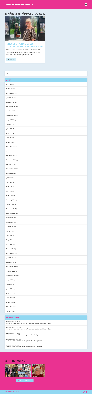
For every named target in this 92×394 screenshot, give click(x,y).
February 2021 (10, 253)
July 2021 (9, 231)
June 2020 (9, 289)
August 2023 (10, 120)
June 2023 (9, 129)
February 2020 (10, 306)
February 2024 (10, 93)
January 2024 (10, 97)
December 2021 (11, 209)
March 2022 (10, 195)
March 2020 (10, 302)
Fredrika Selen (11, 49)
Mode (24, 49)
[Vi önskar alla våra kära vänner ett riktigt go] (11, 370)
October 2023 (10, 111)
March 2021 (10, 249)
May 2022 (9, 186)
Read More (11, 60)
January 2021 (10, 258)
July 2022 (9, 178)
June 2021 (9, 235)
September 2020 (11, 275)
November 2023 (11, 106)
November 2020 (11, 266)
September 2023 (11, 115)
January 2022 (10, 204)
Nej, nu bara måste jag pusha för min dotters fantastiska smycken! (29, 323)
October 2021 (10, 218)
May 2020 (9, 293)
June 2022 (9, 182)
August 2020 (10, 280)
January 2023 (10, 151)
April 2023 (9, 138)
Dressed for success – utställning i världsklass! (24, 45)
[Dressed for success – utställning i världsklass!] (25, 28)
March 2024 (10, 89)
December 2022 (11, 155)
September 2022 (11, 169)
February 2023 (10, 146)
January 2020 (10, 311)
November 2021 (11, 213)
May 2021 (9, 240)
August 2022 (10, 173)
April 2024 (9, 84)
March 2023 (10, 142)
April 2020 (9, 298)
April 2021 (9, 244)
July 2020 (9, 284)
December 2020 (11, 262)
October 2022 (10, 164)
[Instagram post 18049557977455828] (38, 370)
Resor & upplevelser (31, 49)
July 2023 (9, 124)
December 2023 (11, 102)
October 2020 (10, 271)
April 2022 (9, 191)
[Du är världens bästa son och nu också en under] (24, 370)
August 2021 (10, 226)
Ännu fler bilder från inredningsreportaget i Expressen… (25, 335)
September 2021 (11, 222)
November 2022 (11, 160)
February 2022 (10, 200)
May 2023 (9, 133)
